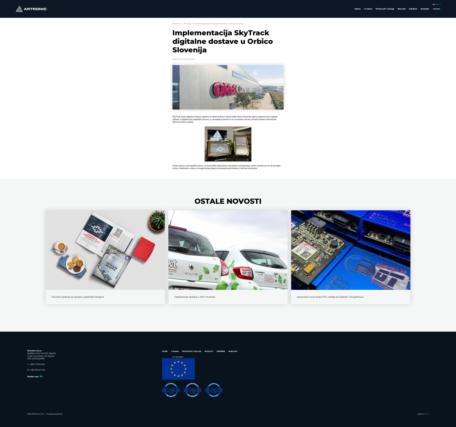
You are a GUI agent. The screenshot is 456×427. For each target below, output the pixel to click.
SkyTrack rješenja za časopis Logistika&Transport (78, 297)
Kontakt (425, 9)
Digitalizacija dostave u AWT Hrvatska (194, 297)
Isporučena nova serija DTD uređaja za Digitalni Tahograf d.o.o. (330, 297)
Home (358, 9)
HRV (437, 5)
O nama (368, 9)
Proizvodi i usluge (385, 9)
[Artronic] (31, 9)
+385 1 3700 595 (37, 364)
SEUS (426, 414)
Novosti (402, 9)
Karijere (413, 9)
